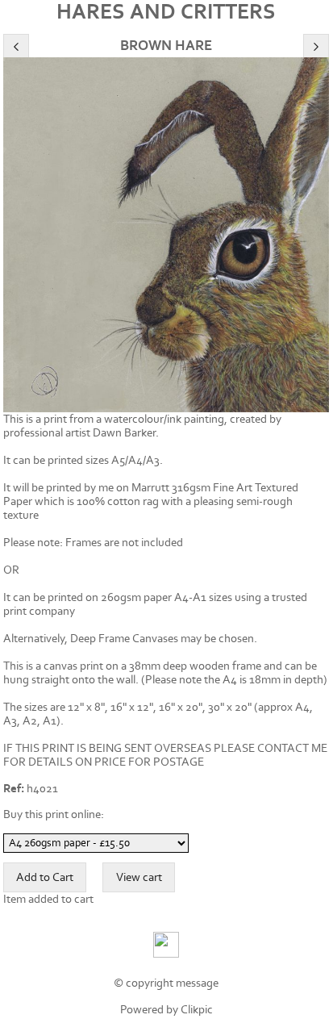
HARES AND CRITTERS (166, 12)
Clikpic (197, 1010)
